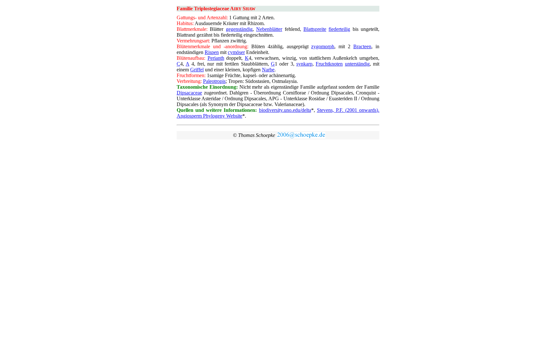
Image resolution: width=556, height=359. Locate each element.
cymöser (236, 52)
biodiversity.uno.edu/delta (285, 110)
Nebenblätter (269, 29)
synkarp (304, 64)
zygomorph (322, 46)
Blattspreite (314, 29)
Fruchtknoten (329, 64)
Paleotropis (214, 81)
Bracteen (362, 46)
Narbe (268, 69)
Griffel (197, 69)
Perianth (216, 58)
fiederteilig (339, 29)
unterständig (357, 64)
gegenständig (239, 29)
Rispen (212, 52)
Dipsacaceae (189, 92)
